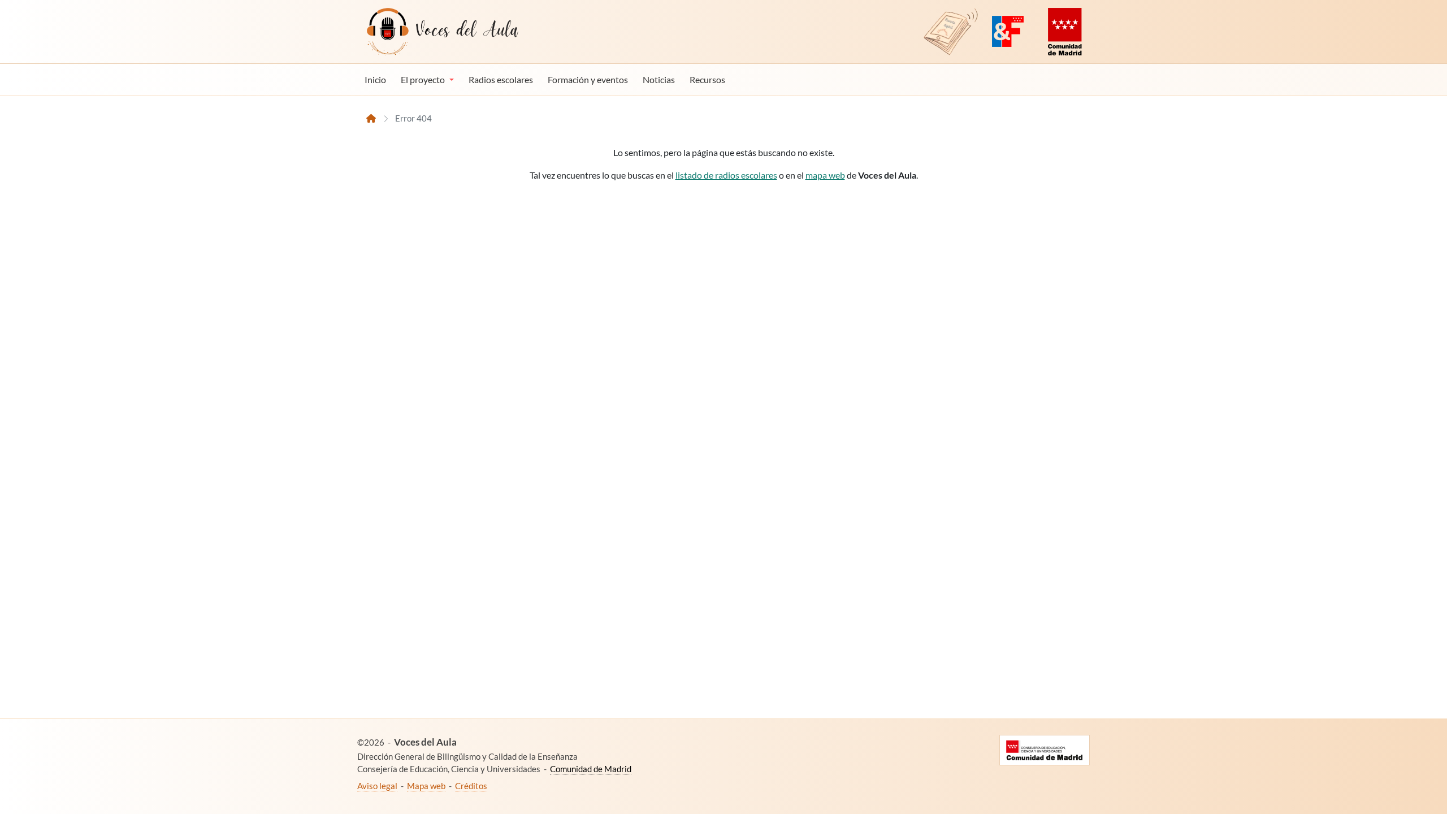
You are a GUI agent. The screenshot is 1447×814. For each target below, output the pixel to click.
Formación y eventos (588, 79)
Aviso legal (377, 786)
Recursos (707, 79)
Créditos (471, 786)
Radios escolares (501, 79)
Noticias (659, 79)
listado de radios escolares (726, 175)
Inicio (375, 79)
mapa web (825, 175)
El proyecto (423, 79)
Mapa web (426, 786)
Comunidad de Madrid (590, 769)
